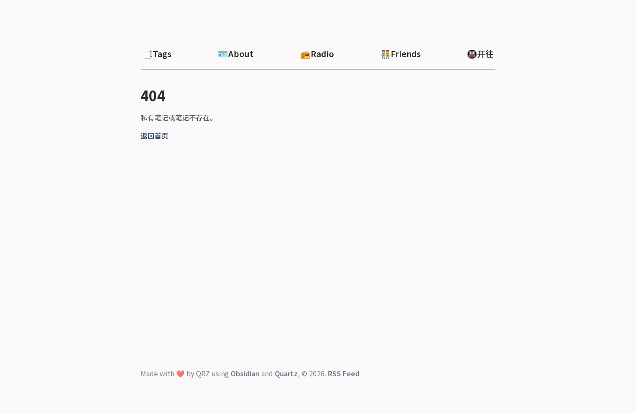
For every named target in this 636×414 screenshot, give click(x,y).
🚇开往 (480, 54)
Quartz (286, 373)
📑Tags (156, 54)
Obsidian (245, 373)
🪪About (236, 54)
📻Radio (317, 54)
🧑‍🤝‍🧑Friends (400, 54)
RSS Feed (344, 373)
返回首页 (154, 135)
